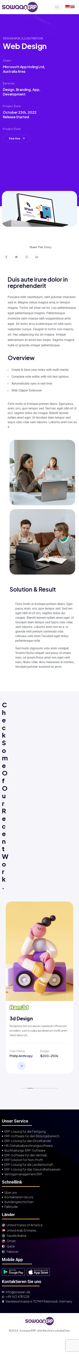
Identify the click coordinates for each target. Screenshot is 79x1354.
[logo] (20, 7)
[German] (67, 7)
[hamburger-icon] (57, 7)
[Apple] (38, 1272)
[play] (13, 1272)
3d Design (21, 1018)
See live (15, 138)
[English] (72, 7)
